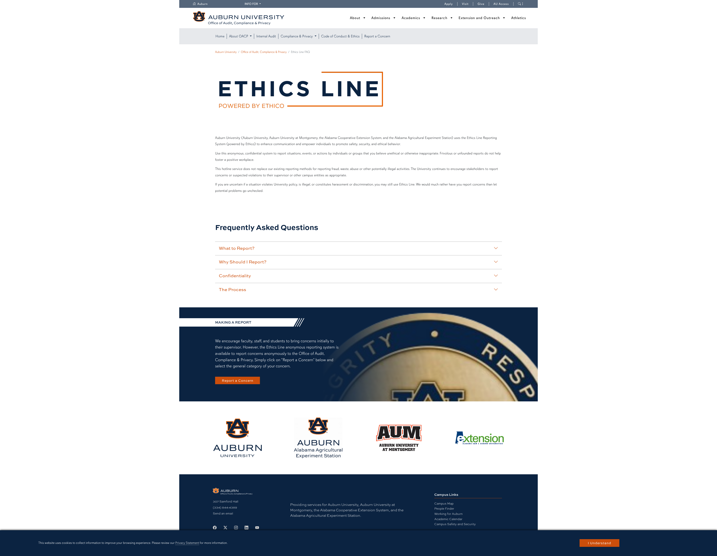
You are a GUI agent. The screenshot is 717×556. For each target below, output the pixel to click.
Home (219, 36)
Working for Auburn (448, 514)
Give (483, 4)
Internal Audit (266, 36)
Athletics (518, 18)
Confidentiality (235, 276)
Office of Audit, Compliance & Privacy (264, 52)
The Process (232, 289)
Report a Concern (377, 36)
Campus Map (444, 503)
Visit (465, 4)
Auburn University (226, 52)
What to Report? (236, 248)
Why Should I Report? (242, 262)
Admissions (380, 18)
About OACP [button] (239, 36)
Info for (253, 4)
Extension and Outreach (479, 18)
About (355, 18)
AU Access (501, 4)
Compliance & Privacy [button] (297, 36)
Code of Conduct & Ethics (340, 36)
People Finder (444, 508)
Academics (411, 18)
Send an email (223, 513)
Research (439, 18)
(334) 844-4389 (225, 507)
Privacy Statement (187, 543)
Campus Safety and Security (455, 524)
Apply (448, 4)
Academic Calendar (448, 519)
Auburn (204, 4)
